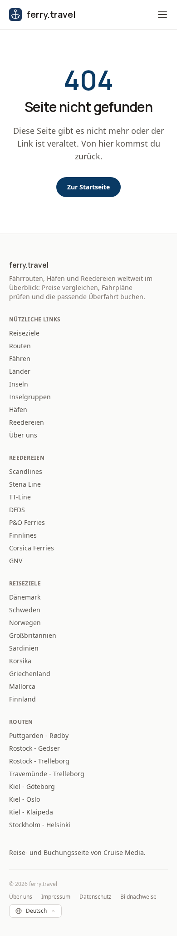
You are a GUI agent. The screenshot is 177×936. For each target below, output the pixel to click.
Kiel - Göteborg (32, 786)
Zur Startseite (88, 187)
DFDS (17, 509)
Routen (20, 345)
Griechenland (29, 673)
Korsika (20, 660)
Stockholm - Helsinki (39, 824)
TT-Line (20, 497)
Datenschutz (95, 896)
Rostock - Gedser (34, 748)
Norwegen (25, 622)
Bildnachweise (138, 896)
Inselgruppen (30, 396)
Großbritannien (32, 635)
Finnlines (23, 535)
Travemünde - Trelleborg (46, 773)
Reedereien (26, 422)
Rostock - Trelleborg (39, 761)
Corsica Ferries (31, 548)
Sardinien (24, 648)
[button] (162, 14)
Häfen (18, 409)
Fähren (19, 358)
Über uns (23, 435)
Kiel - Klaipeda (31, 812)
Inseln (18, 384)
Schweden (24, 609)
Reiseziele (24, 333)
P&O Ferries (27, 522)
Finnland (22, 699)
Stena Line (25, 484)
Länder (19, 371)
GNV (15, 560)
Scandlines (25, 471)
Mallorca (22, 686)
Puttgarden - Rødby (39, 735)
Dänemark (24, 597)
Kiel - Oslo (24, 799)
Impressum (55, 896)
